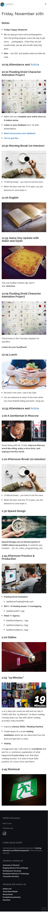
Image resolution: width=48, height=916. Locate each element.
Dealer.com (7, 889)
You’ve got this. (11, 138)
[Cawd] (2, 4)
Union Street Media (10, 891)
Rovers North (8, 894)
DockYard (6, 900)
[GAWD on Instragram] (4, 834)
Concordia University (11, 876)
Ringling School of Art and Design (15, 868)
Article (35, 64)
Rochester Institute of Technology (16, 874)
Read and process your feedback (19, 133)
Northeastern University (12, 871)
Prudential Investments (12, 897)
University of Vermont (11, 865)
